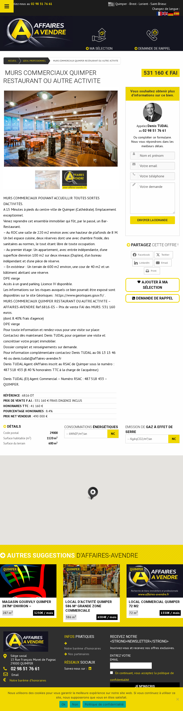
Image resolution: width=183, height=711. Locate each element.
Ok (64, 704)
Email (15, 675)
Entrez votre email (120, 658)
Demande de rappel (154, 49)
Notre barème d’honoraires (28, 680)
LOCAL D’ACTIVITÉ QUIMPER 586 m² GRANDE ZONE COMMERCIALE (88, 606)
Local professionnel (34, 60)
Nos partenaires (78, 654)
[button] (91, 493)
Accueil (12, 60)
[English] (165, 13)
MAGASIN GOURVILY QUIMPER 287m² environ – (26, 604)
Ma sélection (100, 49)
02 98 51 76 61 (41, 4)
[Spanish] (177, 13)
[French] (159, 13)
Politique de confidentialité (104, 704)
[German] (171, 13)
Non (75, 704)
